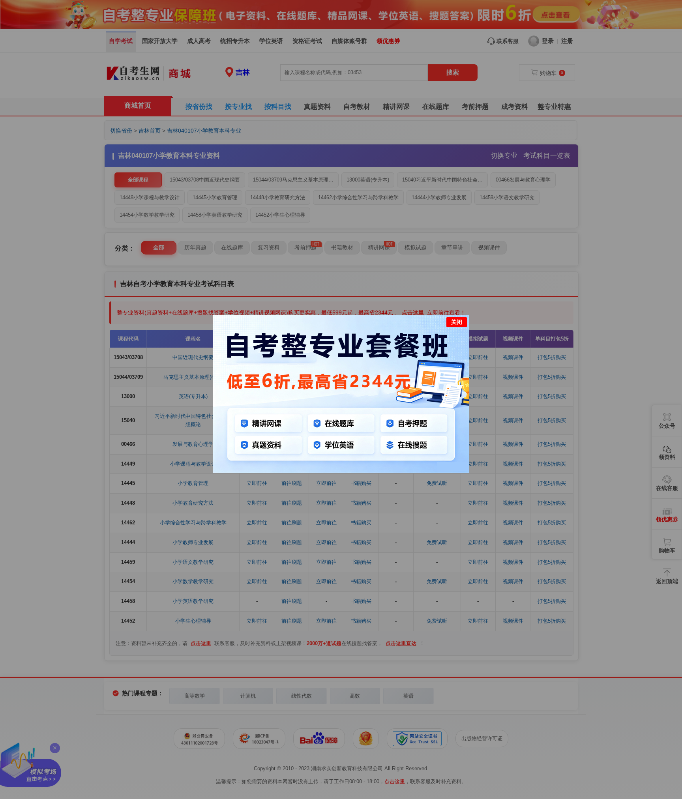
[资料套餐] (341, 471)
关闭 (456, 322)
